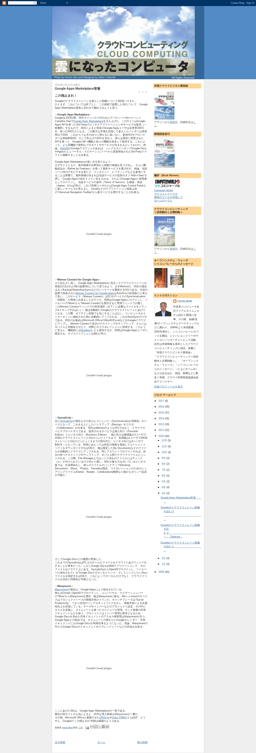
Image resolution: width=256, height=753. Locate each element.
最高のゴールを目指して (168, 197)
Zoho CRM (118, 717)
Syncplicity (66, 421)
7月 (164, 469)
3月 (164, 493)
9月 (164, 458)
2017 (161, 400)
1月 (164, 564)
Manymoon (61, 589)
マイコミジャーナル (166, 193)
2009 (161, 571)
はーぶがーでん (163, 200)
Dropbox (85, 330)
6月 (164, 475)
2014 (161, 418)
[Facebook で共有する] (104, 727)
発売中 (174, 122)
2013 (161, 424)
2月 (164, 558)
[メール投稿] (86, 727)
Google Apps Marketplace (88, 121)
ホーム (101, 742)
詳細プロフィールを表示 (168, 386)
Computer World (163, 190)
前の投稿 (142, 742)
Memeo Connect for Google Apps (95, 293)
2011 (161, 430)
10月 (165, 452)
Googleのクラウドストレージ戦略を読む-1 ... (200, 546)
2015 (161, 412)
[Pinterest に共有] (107, 727)
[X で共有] (100, 727)
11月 (165, 446)
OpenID (64, 148)
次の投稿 (60, 742)
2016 (161, 406)
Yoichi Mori (184, 301)
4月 (164, 487)
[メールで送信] (92, 727)
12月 (165, 440)
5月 (164, 481)
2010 (161, 436)
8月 (164, 463)
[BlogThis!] (96, 727)
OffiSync (104, 717)
